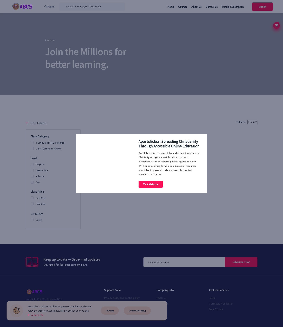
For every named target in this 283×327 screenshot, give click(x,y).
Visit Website (150, 184)
